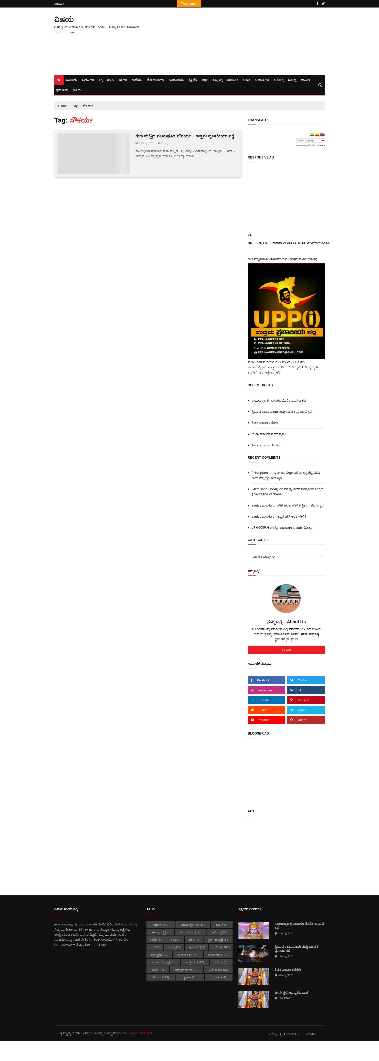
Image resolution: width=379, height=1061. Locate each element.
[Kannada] (317, 135)
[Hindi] (312, 135)
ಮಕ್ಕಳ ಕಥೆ (195, 962)
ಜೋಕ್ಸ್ (292, 80)
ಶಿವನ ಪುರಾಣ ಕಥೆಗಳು (265, 423)
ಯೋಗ (77, 90)
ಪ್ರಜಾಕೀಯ (62, 90)
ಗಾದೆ (154, 947)
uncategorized (193, 925)
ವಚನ (110, 80)
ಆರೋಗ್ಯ (278, 80)
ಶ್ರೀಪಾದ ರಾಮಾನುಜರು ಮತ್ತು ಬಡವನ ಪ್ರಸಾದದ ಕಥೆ (282, 411)
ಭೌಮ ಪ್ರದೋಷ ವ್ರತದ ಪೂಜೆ (269, 434)
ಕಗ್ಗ (100, 80)
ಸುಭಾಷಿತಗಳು (176, 80)
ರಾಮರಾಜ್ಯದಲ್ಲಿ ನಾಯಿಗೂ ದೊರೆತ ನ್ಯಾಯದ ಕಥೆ (279, 400)
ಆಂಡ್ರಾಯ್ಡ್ (160, 932)
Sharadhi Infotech (140, 1033)
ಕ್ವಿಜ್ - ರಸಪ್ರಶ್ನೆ (218, 940)
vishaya (165, 143)
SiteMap (310, 1034)
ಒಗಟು (156, 940)
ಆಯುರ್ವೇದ (262, 80)
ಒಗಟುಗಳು (88, 80)
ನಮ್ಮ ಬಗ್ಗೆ (217, 80)
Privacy (272, 1034)
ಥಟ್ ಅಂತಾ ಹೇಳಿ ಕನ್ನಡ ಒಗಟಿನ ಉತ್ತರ (300, 505)
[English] (322, 135)
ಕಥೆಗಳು (122, 80)
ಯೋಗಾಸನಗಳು (155, 80)
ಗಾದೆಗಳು (137, 80)
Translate (320, 145)
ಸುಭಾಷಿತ (219, 977)
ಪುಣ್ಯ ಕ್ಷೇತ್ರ (159, 955)
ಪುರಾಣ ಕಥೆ (187, 955)
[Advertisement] (235, 41)
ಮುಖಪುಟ (59, 3)
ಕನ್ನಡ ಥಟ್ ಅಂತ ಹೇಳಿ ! (291, 516)
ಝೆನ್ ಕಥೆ (196, 947)
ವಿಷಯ (64, 19)
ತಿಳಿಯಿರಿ (286, 650)
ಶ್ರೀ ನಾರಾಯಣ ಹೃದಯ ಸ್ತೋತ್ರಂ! (294, 527)
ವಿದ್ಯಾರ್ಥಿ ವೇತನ (186, 970)
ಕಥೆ (194, 940)
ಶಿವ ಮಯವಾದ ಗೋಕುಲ (266, 445)
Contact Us (291, 1034)
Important (160, 925)
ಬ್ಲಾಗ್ (205, 80)
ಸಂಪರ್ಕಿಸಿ (232, 80)
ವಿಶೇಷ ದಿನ (218, 970)
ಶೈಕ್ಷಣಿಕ (193, 80)
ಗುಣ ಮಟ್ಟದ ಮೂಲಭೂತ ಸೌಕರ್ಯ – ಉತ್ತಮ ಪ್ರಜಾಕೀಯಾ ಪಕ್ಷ (184, 136)
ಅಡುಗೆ (246, 80)
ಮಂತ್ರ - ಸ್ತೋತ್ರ (163, 962)
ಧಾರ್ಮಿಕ (306, 80)
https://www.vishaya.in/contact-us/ (80, 944)
